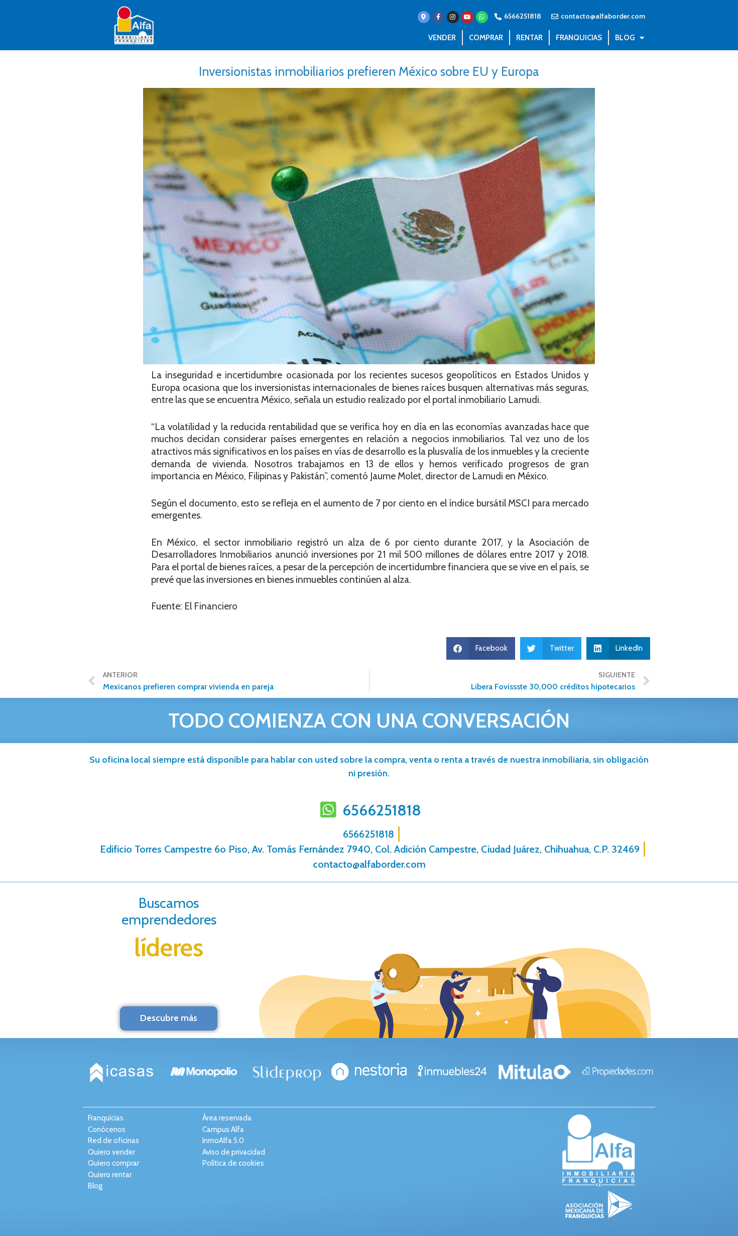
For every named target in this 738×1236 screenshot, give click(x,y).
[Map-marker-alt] (424, 17)
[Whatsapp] (482, 17)
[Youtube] (467, 17)
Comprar (486, 37)
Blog (625, 37)
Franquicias (579, 37)
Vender (442, 37)
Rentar (529, 37)
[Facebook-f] (438, 17)
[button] (481, 648)
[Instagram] (453, 17)
